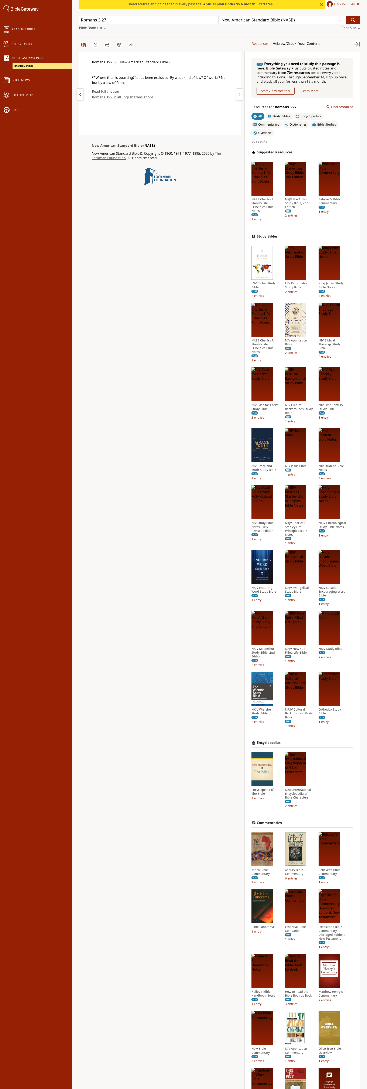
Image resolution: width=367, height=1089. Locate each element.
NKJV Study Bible (330, 649)
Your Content (309, 43)
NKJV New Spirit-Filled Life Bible (297, 650)
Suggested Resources (274, 152)
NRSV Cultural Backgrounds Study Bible (299, 713)
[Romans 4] (239, 94)
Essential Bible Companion (295, 929)
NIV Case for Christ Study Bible (264, 407)
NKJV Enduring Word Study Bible (263, 589)
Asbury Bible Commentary (294, 872)
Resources (260, 43)
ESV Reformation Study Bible (297, 285)
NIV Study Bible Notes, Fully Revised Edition (262, 526)
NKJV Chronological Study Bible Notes (332, 525)
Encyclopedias (269, 743)
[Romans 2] (80, 94)
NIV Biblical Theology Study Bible (329, 344)
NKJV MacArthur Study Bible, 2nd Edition (296, 203)
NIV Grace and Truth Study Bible (263, 468)
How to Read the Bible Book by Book (298, 993)
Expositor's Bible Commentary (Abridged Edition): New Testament (332, 932)
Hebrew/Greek (284, 43)
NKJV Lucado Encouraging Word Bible (332, 591)
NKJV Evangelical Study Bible (297, 589)
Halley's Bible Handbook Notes (263, 993)
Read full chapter (105, 91)
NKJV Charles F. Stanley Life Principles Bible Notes (296, 529)
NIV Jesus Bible (295, 466)
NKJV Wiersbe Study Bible (261, 711)
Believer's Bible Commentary (329, 201)
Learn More (309, 91)
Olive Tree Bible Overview (330, 1050)
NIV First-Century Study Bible (331, 407)
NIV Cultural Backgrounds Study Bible (299, 409)
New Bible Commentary (260, 1050)
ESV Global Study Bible (263, 285)
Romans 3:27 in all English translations (123, 97)
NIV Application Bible (296, 342)
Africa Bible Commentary (260, 872)
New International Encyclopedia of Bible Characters (298, 793)
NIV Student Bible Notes (331, 468)
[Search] (353, 20)
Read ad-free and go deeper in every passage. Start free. (201, 4)
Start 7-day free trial (275, 91)
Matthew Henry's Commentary (331, 993)
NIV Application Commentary (296, 1050)
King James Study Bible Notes (331, 285)
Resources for (273, 107)
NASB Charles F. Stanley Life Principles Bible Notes (262, 205)
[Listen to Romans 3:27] (131, 44)
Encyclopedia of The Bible (262, 792)
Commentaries (269, 823)
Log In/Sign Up (347, 4)
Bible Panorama (262, 927)
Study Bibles (267, 236)
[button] (342, 4)
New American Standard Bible (117, 145)
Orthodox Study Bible (330, 711)
